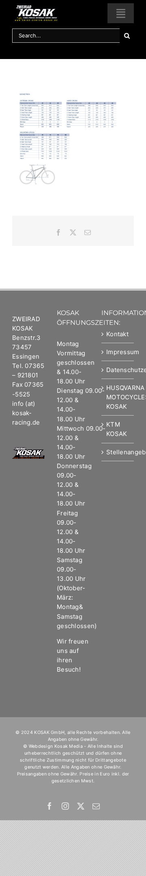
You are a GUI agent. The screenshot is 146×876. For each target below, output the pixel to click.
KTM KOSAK (116, 429)
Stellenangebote (118, 452)
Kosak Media (68, 746)
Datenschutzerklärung (118, 370)
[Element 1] (35, 8)
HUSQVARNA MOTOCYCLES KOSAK (118, 397)
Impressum (118, 352)
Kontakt (117, 334)
